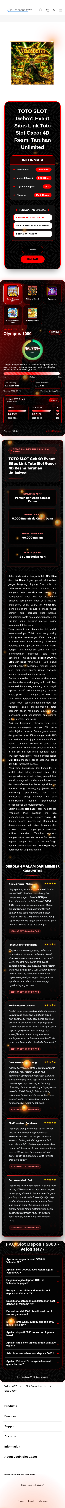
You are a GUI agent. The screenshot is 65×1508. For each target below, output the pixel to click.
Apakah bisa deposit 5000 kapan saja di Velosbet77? (32, 1271)
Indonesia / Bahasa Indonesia (19, 1474)
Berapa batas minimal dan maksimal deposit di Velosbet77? (32, 1292)
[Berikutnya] (61, 63)
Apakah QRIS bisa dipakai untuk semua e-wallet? (32, 1344)
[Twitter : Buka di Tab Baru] (29, 1493)
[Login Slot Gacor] (9, 10)
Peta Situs (42, 1501)
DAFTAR (32, 259)
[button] (47, 10)
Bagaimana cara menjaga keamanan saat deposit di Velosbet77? (32, 1302)
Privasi (21, 1501)
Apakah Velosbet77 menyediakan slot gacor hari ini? (32, 1363)
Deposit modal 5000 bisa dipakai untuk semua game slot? (32, 1313)
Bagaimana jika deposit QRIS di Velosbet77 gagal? (32, 1282)
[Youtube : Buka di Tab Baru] (43, 1493)
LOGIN (32, 249)
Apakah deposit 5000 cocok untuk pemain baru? (32, 1334)
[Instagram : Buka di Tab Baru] (36, 1493)
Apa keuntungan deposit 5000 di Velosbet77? (32, 1261)
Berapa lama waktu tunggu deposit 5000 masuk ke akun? (32, 1323)
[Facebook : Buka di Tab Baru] (22, 1493)
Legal (31, 1501)
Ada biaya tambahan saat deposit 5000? (32, 1353)
